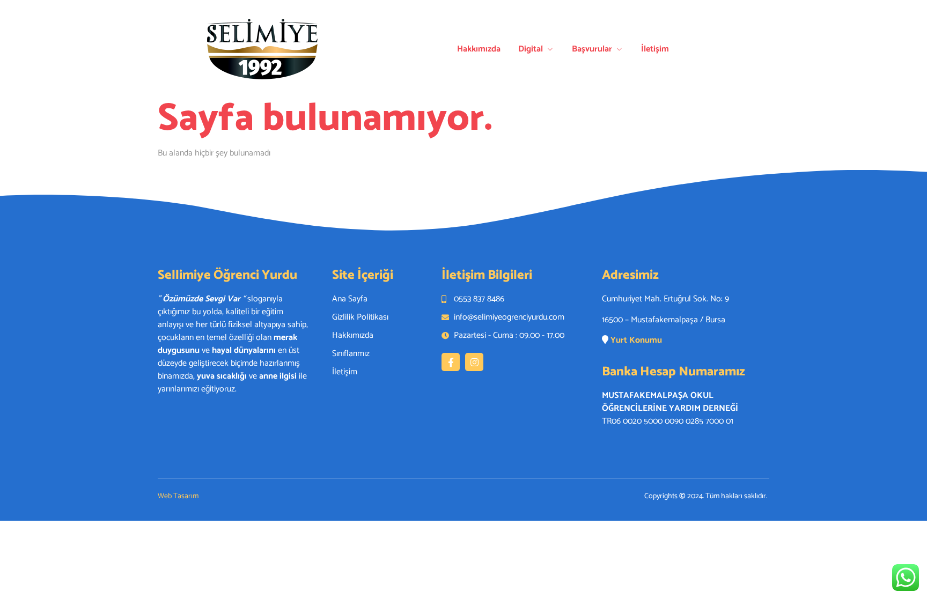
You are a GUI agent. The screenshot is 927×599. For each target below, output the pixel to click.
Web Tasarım (178, 496)
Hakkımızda (479, 49)
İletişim (655, 49)
